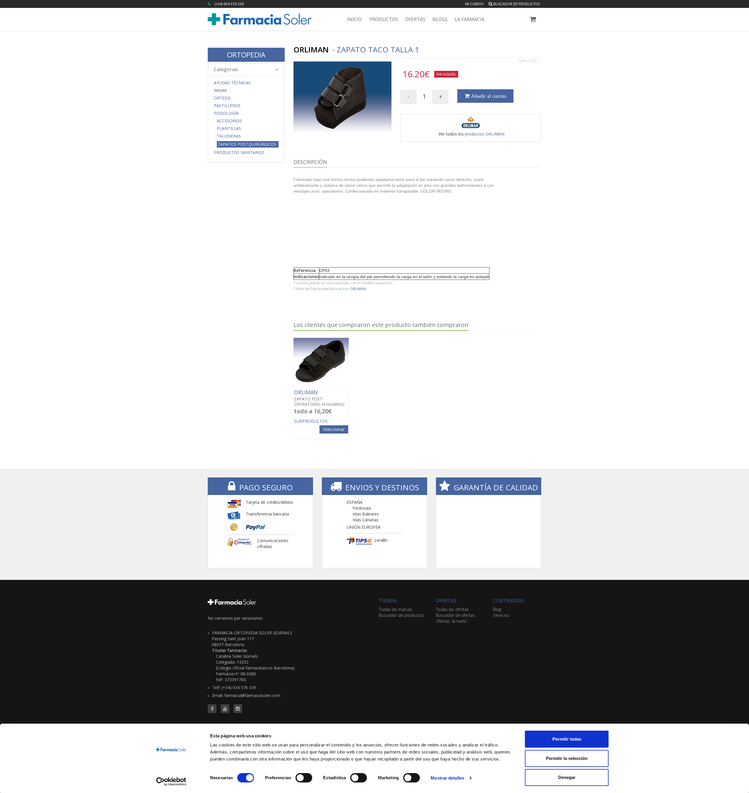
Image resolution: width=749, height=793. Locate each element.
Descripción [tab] (310, 161)
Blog (497, 609)
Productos (384, 19)
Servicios (501, 615)
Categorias (226, 69)
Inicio (354, 19)
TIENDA (387, 600)
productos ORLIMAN (484, 134)
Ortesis (222, 98)
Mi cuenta (474, 3)
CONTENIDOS (508, 600)
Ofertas (415, 19)
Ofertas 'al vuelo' (451, 621)
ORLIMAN (358, 288)
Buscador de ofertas (455, 615)
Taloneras (229, 136)
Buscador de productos (516, 3)
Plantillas (229, 128)
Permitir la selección (566, 758)
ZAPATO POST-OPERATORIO (319, 398)
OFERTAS (446, 600)
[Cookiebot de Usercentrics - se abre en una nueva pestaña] (171, 781)
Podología (226, 113)
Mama (220, 90)
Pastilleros (227, 105)
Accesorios (229, 121)
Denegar (567, 777)
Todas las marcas (395, 609)
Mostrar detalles (447, 777)
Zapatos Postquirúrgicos (247, 144)
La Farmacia (469, 19)
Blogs (440, 19)
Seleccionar (334, 429)
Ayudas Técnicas (232, 82)
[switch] (304, 777)
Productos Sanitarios (239, 152)
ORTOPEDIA (246, 54)
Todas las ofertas (452, 609)
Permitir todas (566, 739)
